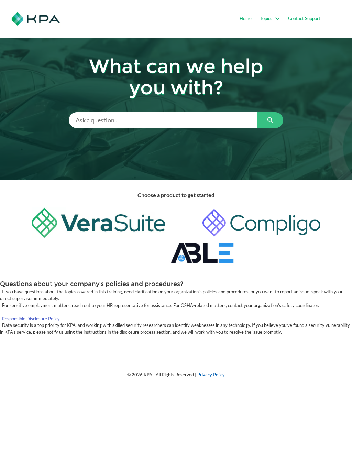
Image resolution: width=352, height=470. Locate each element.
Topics (266, 18)
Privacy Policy (211, 374)
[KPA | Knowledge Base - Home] (36, 18)
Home (246, 18)
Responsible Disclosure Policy (31, 318)
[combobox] (163, 120)
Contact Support (304, 18)
